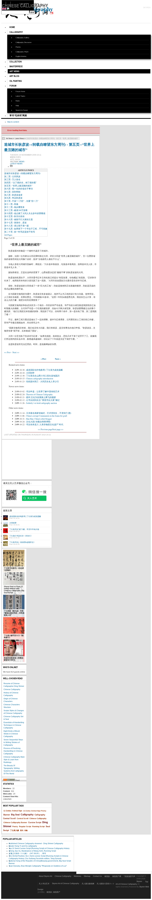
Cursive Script (34, 822)
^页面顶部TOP (129, 876)
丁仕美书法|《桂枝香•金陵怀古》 (22, 542)
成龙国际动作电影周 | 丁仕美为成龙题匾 (44, 369)
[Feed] (9, 780)
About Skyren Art (45, 876)
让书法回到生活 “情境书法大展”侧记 (43, 400)
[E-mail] (11, 166)
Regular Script (25, 827)
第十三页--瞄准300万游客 (16, 210)
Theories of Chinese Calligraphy (39, 394)
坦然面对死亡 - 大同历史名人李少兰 (42, 381)
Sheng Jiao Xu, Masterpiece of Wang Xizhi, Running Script (32, 851)
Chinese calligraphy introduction (39, 378)
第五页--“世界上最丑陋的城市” (18, 185)
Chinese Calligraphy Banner (15, 822)
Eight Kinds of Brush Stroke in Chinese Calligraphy (12, 733)
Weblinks (77, 876)
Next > (58, 358)
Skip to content (13, 122)
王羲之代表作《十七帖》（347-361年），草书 (27, 853)
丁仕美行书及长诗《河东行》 (21, 536)
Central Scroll (22, 818)
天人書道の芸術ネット (105, 884)
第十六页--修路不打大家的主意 (18, 219)
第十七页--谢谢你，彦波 (15, 222)
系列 (21, 830)
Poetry (15, 827)
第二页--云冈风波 (12, 176)
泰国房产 (56, 892)
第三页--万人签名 (12, 179)
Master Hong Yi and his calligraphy (23, 846)
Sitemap (87, 876)
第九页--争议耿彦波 (13, 197)
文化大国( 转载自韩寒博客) (38, 421)
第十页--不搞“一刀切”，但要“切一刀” (21, 201)
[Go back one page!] (3, 138)
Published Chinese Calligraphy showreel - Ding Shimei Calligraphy (36, 843)
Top (146, 882)
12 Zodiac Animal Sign (12, 811)
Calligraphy (27, 814)
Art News (9, 138)
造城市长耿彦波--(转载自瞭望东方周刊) (22, 173)
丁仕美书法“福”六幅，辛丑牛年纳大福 (24, 529)
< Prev (43, 358)
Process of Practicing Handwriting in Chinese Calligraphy (13, 751)
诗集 (26, 830)
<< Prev (7, 352)
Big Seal (15, 814)
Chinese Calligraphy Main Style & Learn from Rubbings (14, 759)
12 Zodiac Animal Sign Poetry (34, 811)
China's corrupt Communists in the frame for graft (46, 415)
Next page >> (57, 429)
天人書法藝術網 (88, 884)
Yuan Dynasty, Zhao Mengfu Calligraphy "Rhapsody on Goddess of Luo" (38, 866)
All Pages (8, 234)
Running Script (38, 827)
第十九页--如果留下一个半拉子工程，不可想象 (25, 228)
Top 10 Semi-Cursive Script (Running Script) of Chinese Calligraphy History (39, 848)
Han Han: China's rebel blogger (39, 418)
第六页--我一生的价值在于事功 (18, 188)
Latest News (19, 138)
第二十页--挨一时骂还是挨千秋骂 (19, 231)
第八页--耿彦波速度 (13, 194)
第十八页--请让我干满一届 (16, 225)
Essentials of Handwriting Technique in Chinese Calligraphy (14, 725)
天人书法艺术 (44, 884)
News (22, 162)
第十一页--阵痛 (11, 204)
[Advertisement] (26, 459)
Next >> (15, 352)
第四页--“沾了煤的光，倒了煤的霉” (20, 182)
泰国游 (107, 876)
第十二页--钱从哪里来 (14, 207)
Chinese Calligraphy (12, 689)
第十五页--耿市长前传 (14, 216)
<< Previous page (45, 429)
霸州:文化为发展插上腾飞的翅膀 (41, 397)
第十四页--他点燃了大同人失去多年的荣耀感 (24, 213)
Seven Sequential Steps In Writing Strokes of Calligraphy (13, 742)
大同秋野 (30, 372)
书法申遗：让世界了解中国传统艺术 (42, 391)
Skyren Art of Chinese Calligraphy (65, 883)
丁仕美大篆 (14, 830)
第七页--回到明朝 (12, 191)
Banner (6, 815)
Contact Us (97, 876)
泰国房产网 (116, 876)
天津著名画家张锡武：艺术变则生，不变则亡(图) (48, 413)
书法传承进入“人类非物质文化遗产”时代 (44, 424)
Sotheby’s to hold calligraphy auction (41, 403)
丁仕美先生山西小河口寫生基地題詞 (42, 375)
